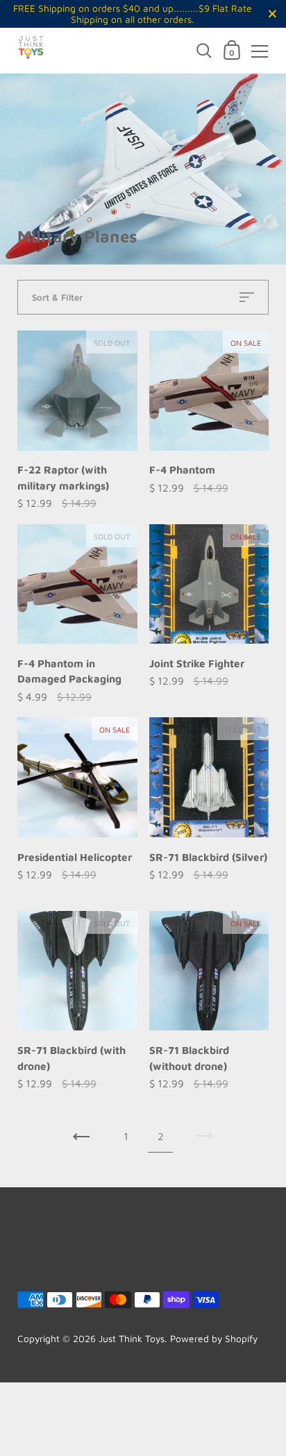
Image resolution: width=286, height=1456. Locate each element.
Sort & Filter (57, 297)
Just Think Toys (132, 1338)
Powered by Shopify (214, 1338)
